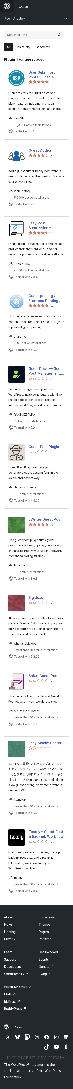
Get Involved (48, 952)
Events (44, 959)
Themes (44, 924)
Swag (45, 974)
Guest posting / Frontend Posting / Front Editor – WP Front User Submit (45, 298)
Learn (8, 952)
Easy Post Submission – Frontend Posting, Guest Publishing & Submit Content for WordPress (45, 225)
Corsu (18, 1027)
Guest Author (40, 150)
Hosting (10, 932)
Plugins (44, 932)
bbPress (12, 1001)
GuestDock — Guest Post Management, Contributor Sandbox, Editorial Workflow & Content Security (46, 371)
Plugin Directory (15, 18)
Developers (12, 966)
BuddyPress (15, 1009)
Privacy (9, 939)
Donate (46, 966)
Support (10, 959)
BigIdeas (36, 597)
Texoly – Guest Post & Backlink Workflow (46, 834)
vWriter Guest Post (45, 519)
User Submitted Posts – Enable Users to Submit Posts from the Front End (47, 75)
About (8, 917)
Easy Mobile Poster (45, 743)
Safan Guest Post (44, 676)
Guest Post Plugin (44, 447)
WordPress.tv (16, 974)
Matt (9, 994)
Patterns (45, 939)
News (8, 924)
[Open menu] (66, 6)
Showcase (46, 917)
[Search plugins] (59, 35)
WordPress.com (18, 987)
